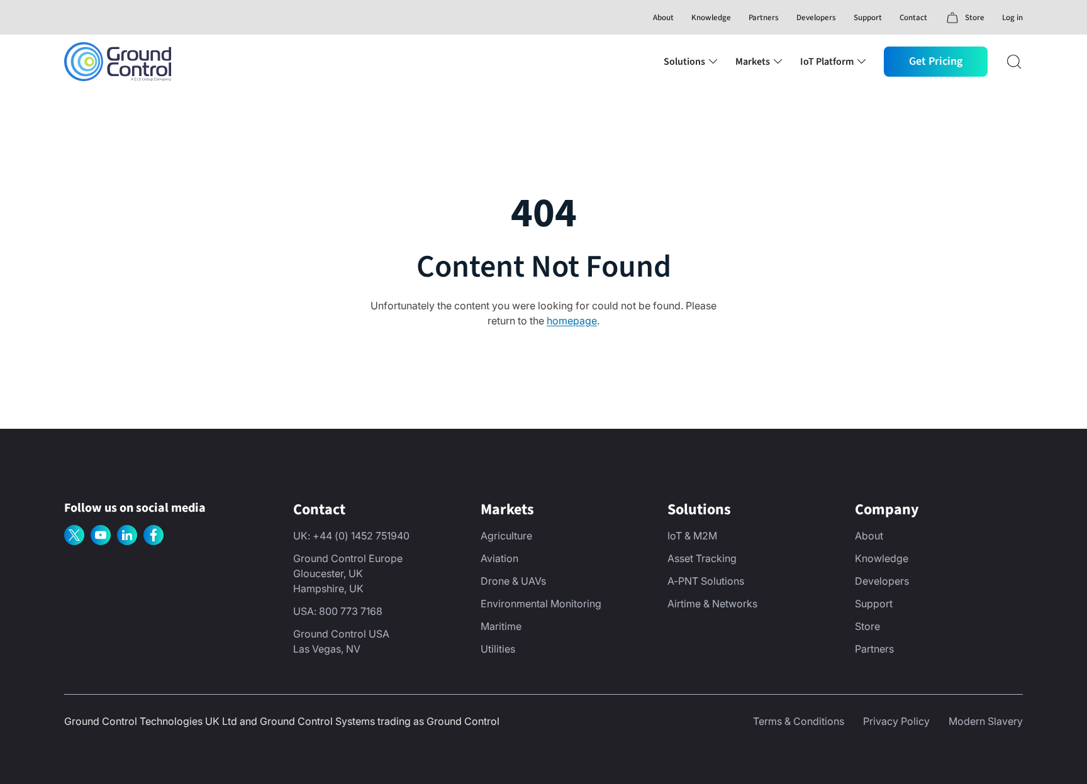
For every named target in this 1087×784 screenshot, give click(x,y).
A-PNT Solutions (705, 581)
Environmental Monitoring (541, 603)
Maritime (501, 626)
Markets (752, 62)
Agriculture (506, 535)
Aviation (499, 558)
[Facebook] (153, 535)
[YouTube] (101, 535)
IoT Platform (827, 62)
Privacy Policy (896, 721)
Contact (913, 17)
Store (867, 626)
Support (868, 17)
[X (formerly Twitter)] (74, 535)
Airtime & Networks (712, 603)
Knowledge (711, 17)
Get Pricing (935, 61)
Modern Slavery (986, 721)
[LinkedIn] (127, 535)
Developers (816, 17)
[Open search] (1014, 61)
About (663, 17)
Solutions (684, 62)
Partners (764, 17)
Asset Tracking (702, 558)
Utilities (498, 649)
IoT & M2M (692, 535)
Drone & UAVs (513, 581)
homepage (572, 320)
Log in (1012, 17)
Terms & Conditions (798, 721)
